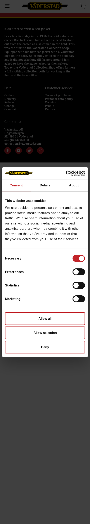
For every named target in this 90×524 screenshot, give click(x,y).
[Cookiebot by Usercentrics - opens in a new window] (66, 173)
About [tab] (74, 185)
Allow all (45, 318)
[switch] (79, 271)
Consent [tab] (16, 185)
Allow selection (45, 333)
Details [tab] (45, 185)
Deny (45, 347)
